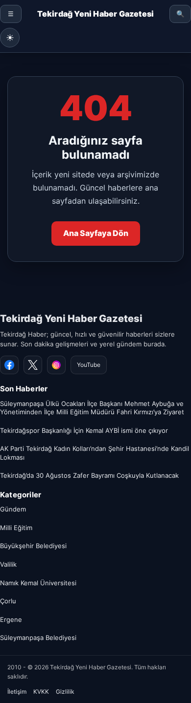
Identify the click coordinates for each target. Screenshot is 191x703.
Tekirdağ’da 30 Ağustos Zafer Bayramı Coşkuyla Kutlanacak (89, 475)
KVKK (41, 691)
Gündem (13, 509)
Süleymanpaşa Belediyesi (38, 637)
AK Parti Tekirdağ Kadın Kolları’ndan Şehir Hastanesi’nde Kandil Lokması (94, 453)
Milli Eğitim (16, 528)
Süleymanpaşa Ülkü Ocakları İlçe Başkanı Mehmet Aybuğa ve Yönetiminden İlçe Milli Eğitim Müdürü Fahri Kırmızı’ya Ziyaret (92, 408)
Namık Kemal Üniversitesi (38, 583)
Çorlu (8, 601)
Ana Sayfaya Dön (95, 233)
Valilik (8, 564)
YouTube (88, 364)
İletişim (16, 691)
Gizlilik (65, 691)
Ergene (11, 619)
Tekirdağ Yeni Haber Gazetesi (71, 318)
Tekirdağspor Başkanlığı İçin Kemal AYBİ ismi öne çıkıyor (84, 430)
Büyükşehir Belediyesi (33, 546)
